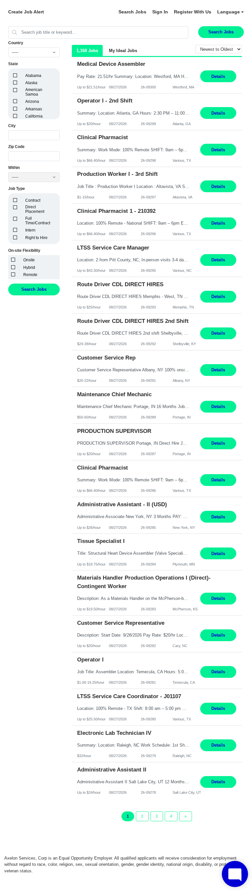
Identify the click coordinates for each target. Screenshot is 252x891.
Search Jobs (132, 11)
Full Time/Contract (37, 220)
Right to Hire (36, 237)
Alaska (31, 83)
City (12, 125)
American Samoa (33, 92)
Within (14, 167)
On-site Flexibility (24, 250)
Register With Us (192, 11)
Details (218, 76)
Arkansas (33, 109)
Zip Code (16, 146)
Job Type (16, 188)
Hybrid (29, 267)
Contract (32, 200)
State (13, 64)
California (34, 116)
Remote (30, 274)
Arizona (32, 101)
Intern (30, 230)
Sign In (160, 11)
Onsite (29, 260)
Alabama (33, 75)
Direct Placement (34, 209)
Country (15, 43)
